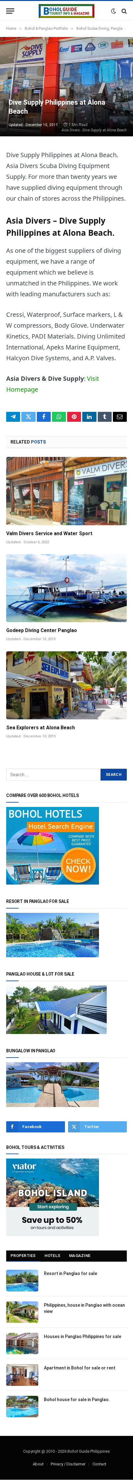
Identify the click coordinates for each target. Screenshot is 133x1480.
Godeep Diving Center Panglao (41, 630)
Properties (23, 1255)
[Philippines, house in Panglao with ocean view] (22, 1312)
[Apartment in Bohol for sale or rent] (22, 1375)
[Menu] (10, 11)
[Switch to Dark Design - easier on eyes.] (113, 11)
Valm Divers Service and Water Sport (49, 533)
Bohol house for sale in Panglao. (77, 1399)
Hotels (53, 1255)
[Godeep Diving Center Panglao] (66, 588)
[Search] (123, 11)
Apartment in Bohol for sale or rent (79, 1367)
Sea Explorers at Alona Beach (40, 728)
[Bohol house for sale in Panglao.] (22, 1406)
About (38, 1464)
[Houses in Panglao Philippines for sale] (22, 1343)
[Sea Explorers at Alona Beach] (66, 685)
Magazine (79, 1255)
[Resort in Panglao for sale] (22, 1280)
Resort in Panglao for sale (70, 1273)
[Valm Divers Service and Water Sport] (66, 491)
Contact (99, 1464)
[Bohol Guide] (66, 11)
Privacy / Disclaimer (68, 1464)
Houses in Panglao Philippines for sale (82, 1336)
